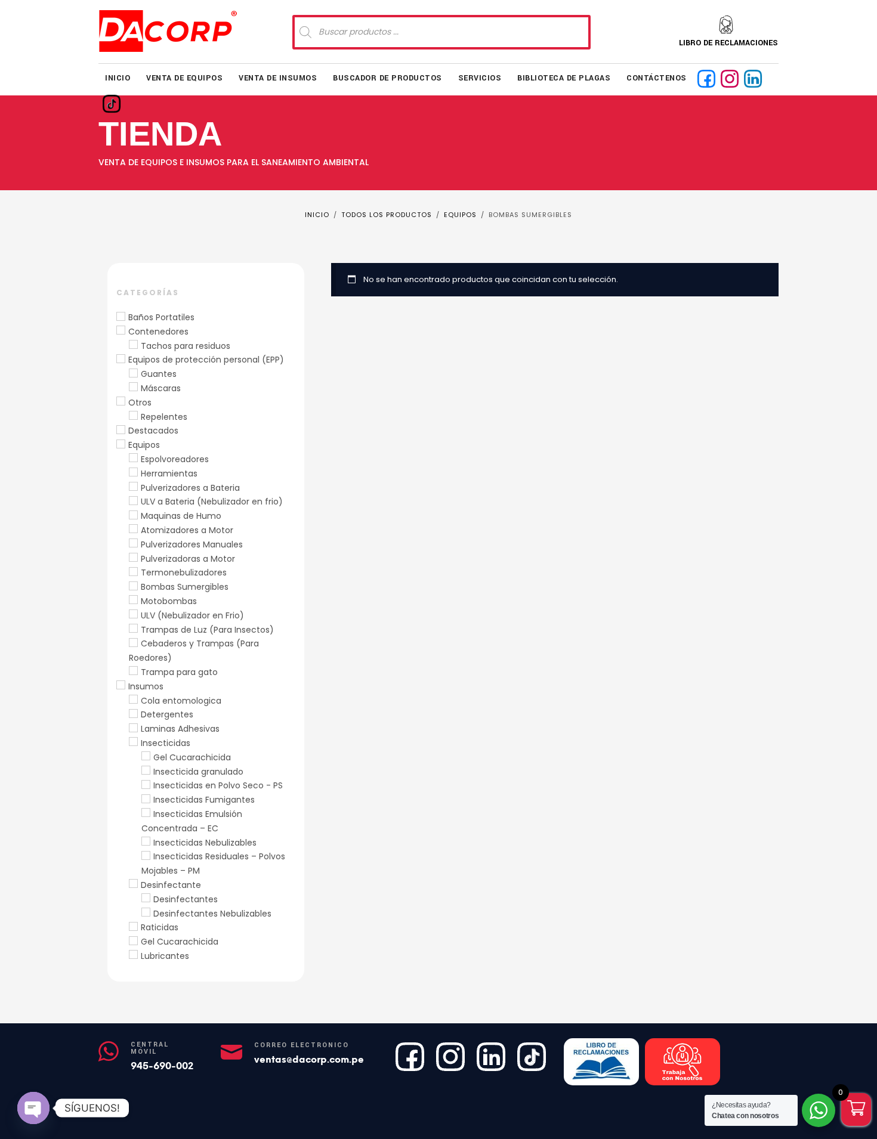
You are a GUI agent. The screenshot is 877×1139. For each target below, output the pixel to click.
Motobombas (169, 601)
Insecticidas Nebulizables (205, 843)
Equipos (144, 445)
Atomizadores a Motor (187, 530)
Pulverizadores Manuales (192, 544)
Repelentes (164, 417)
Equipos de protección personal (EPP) (206, 360)
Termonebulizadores (184, 572)
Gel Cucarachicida (192, 757)
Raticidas (159, 927)
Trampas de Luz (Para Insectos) (207, 630)
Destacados (153, 431)
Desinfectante (171, 885)
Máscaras (161, 388)
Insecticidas (165, 743)
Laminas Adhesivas (180, 729)
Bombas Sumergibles (184, 587)
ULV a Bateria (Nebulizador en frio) (212, 501)
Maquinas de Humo (181, 516)
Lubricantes (165, 956)
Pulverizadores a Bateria (190, 488)
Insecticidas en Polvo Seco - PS (218, 785)
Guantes (159, 374)
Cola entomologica (181, 701)
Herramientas (169, 473)
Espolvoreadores (175, 459)
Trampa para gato (179, 672)
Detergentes (167, 714)
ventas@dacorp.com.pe (309, 1059)
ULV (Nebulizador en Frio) (192, 615)
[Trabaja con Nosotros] (682, 1062)
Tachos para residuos (185, 346)
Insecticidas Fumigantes (204, 800)
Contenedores (158, 332)
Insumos (145, 686)
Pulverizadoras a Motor (188, 559)
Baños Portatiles (161, 317)
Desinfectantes (185, 899)
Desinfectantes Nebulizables (212, 914)
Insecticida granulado (198, 772)
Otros (140, 402)
